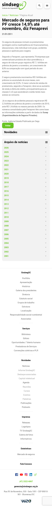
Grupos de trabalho (26, 302)
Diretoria (26, 294)
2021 (6, 169)
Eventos (26, 395)
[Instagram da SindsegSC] (26, 475)
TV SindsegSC (26, 430)
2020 (6, 173)
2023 (6, 160)
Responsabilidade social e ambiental (26, 314)
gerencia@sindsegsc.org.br (26, 486)
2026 (6, 147)
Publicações (26, 403)
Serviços (26, 328)
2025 (6, 152)
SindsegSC (26, 272)
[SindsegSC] (14, 5)
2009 (6, 221)
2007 (6, 230)
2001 (6, 256)
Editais (26, 338)
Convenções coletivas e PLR (26, 350)
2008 (6, 225)
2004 (6, 243)
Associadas (26, 318)
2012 (6, 208)
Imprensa (26, 416)
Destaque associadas (26, 374)
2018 (6, 182)
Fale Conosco (26, 464)
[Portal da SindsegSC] (35, 475)
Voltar (8, 125)
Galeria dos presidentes (26, 290)
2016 (6, 191)
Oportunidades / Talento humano (26, 342)
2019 (6, 178)
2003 (6, 247)
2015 (6, 195)
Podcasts (26, 407)
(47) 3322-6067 (26, 481)
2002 (6, 251)
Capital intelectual (27, 378)
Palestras (27, 399)
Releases (26, 422)
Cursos (27, 391)
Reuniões (27, 386)
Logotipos (26, 426)
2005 (6, 238)
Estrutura (26, 306)
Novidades (26, 360)
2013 (6, 204)
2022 (6, 165)
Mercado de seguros (26, 454)
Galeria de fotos (26, 434)
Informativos (26, 438)
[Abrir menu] (47, 5)
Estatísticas (26, 448)
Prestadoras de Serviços (26, 346)
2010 (6, 217)
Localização (26, 310)
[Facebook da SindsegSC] (16, 475)
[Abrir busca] (39, 5)
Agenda (26, 382)
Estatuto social (26, 298)
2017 (6, 186)
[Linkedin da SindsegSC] (30, 475)
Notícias (26, 366)
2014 (6, 199)
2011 (6, 212)
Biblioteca (26, 334)
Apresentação (26, 282)
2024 (6, 156)
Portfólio (26, 278)
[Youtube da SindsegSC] (21, 475)
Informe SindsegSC (26, 370)
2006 (6, 234)
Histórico (26, 286)
